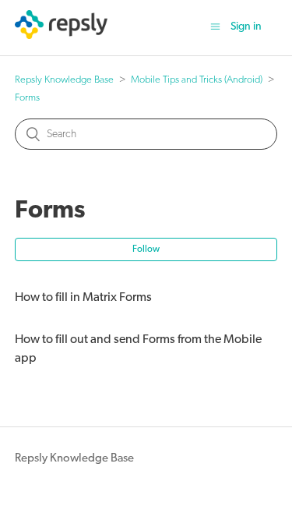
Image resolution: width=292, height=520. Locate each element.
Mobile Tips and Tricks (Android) (196, 80)
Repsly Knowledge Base (64, 80)
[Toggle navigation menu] (215, 28)
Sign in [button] (246, 27)
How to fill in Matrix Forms (83, 298)
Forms (27, 98)
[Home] (61, 36)
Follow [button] (146, 249)
